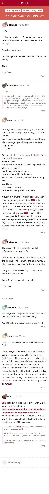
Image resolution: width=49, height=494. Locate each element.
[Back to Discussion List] (2, 3)
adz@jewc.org (18, 427)
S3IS (26, 213)
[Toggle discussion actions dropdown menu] (46, 3)
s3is (10, 351)
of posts (23, 3)
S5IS (37, 155)
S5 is (4, 403)
